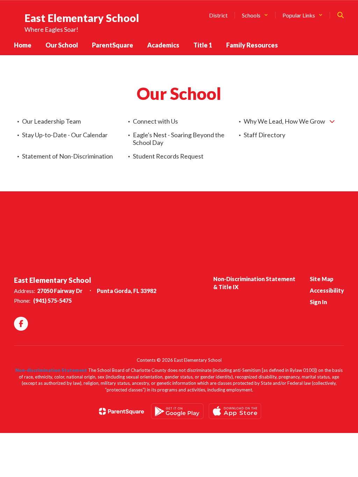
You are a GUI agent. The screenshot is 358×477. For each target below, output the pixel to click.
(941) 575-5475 (52, 300)
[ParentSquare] (121, 411)
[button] (255, 15)
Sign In (318, 302)
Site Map (322, 279)
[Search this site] (340, 15)
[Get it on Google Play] (177, 411)
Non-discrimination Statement (51, 370)
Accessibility (327, 290)
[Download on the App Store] (235, 411)
